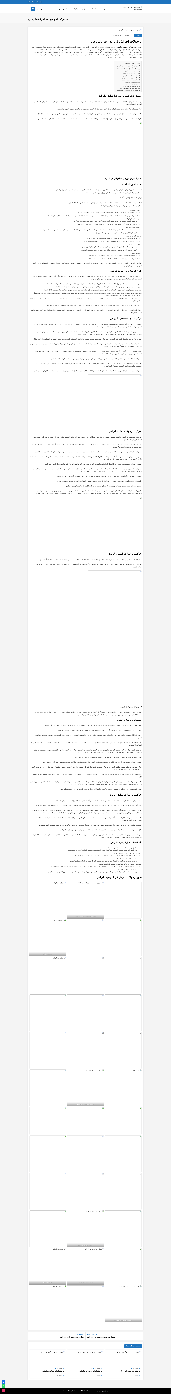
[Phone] (3, 1382)
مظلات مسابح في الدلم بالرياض (72, 1337)
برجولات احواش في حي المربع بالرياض (91, 1371)
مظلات (94, 8)
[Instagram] (3, 1390)
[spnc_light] (37, 8)
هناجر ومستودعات (62, 8)
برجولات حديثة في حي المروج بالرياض (129, 1371)
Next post (80, 1334)
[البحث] (40, 8)
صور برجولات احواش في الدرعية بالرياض (127, 90)
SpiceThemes (75, 1391)
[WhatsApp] (3, 1386)
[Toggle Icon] (33, 9)
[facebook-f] (41, 2)
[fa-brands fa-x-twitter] (38, 2)
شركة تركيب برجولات (125, 47)
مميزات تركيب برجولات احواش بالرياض (128, 66)
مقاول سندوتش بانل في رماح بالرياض (101, 1337)
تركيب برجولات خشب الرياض (130, 78)
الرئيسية (103, 8)
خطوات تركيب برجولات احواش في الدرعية (127, 68)
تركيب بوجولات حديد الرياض (130, 76)
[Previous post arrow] (141, 1335)
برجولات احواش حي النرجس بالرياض (53, 1371)
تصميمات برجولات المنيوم (131, 82)
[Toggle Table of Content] (138, 63)
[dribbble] (35, 2)
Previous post (92, 1334)
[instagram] (32, 2)
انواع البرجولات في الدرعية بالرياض (129, 74)
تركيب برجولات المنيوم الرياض (129, 80)
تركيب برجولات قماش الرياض (130, 86)
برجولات (75, 8)
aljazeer (127, 35)
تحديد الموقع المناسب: (132, 70)
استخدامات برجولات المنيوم (130, 84)
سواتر (84, 8)
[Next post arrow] (29, 1335)
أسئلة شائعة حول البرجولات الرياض (129, 88)
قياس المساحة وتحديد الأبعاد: (131, 72)
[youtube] (29, 2)
